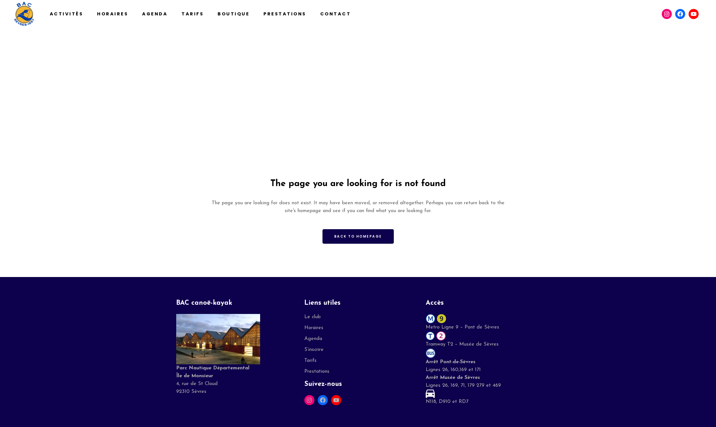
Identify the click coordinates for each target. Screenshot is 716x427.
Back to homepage (358, 236)
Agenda (313, 338)
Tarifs (310, 360)
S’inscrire (314, 349)
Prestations (316, 371)
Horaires (313, 327)
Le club (312, 317)
